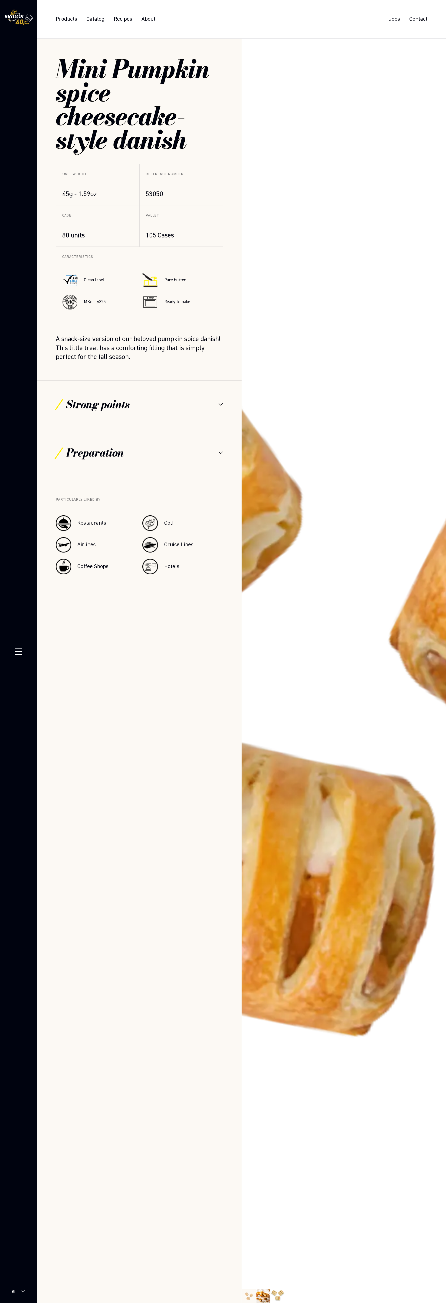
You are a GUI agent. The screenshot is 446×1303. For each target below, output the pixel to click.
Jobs (394, 19)
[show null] (263, 1296)
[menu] (18, 651)
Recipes (123, 19)
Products (66, 19)
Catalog (95, 19)
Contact (418, 19)
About (148, 19)
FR (13, 1295)
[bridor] (18, 18)
